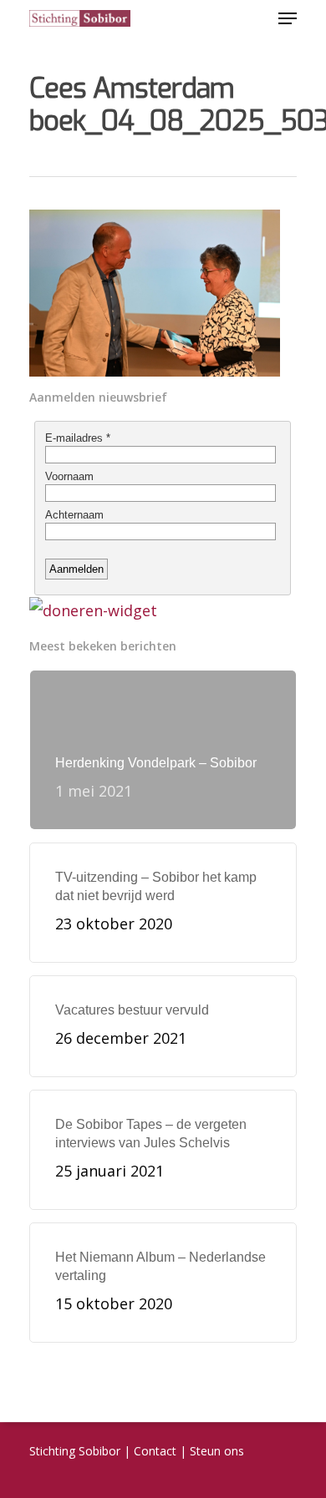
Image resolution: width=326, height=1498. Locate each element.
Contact (155, 1451)
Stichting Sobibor (74, 1451)
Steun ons (217, 1451)
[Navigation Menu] (287, 18)
